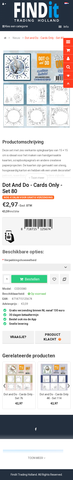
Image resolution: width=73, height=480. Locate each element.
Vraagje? (18, 337)
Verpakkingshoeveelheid (20, 260)
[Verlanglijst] (54, 279)
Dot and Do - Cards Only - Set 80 (44, 38)
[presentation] (4, 385)
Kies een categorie (16, 26)
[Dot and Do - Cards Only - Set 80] (36, 89)
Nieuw (16, 38)
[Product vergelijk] (64, 279)
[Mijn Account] (6, 4)
